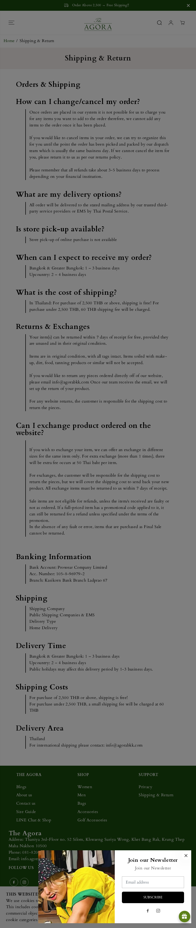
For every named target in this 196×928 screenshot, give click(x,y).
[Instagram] (158, 911)
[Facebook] (147, 911)
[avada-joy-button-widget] (184, 916)
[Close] (186, 855)
